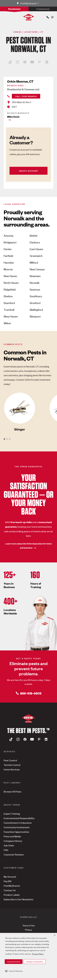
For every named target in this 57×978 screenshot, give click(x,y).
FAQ (6, 849)
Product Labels (12, 894)
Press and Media (12, 836)
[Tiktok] (10, 62)
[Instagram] (17, 62)
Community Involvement (17, 827)
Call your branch (26, 96)
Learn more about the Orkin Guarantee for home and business (28, 545)
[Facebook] (25, 62)
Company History (13, 840)
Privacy (28, 929)
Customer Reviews (14, 854)
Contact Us (10, 890)
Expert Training (12, 813)
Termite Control (12, 764)
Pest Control (10, 760)
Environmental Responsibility (19, 818)
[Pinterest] (39, 62)
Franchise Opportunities (16, 831)
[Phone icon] (47, 16)
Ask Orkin (9, 845)
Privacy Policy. (38, 953)
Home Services (12, 769)
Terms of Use (28, 925)
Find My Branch (12, 885)
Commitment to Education (18, 822)
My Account (10, 876)
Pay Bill (7, 881)
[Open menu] (52, 16)
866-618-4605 (31, 693)
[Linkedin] (47, 62)
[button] (14, 971)
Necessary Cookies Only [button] (34, 961)
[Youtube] (32, 62)
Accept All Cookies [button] (13, 961)
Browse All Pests (12, 791)
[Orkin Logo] (28, 17)
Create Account (28, 170)
